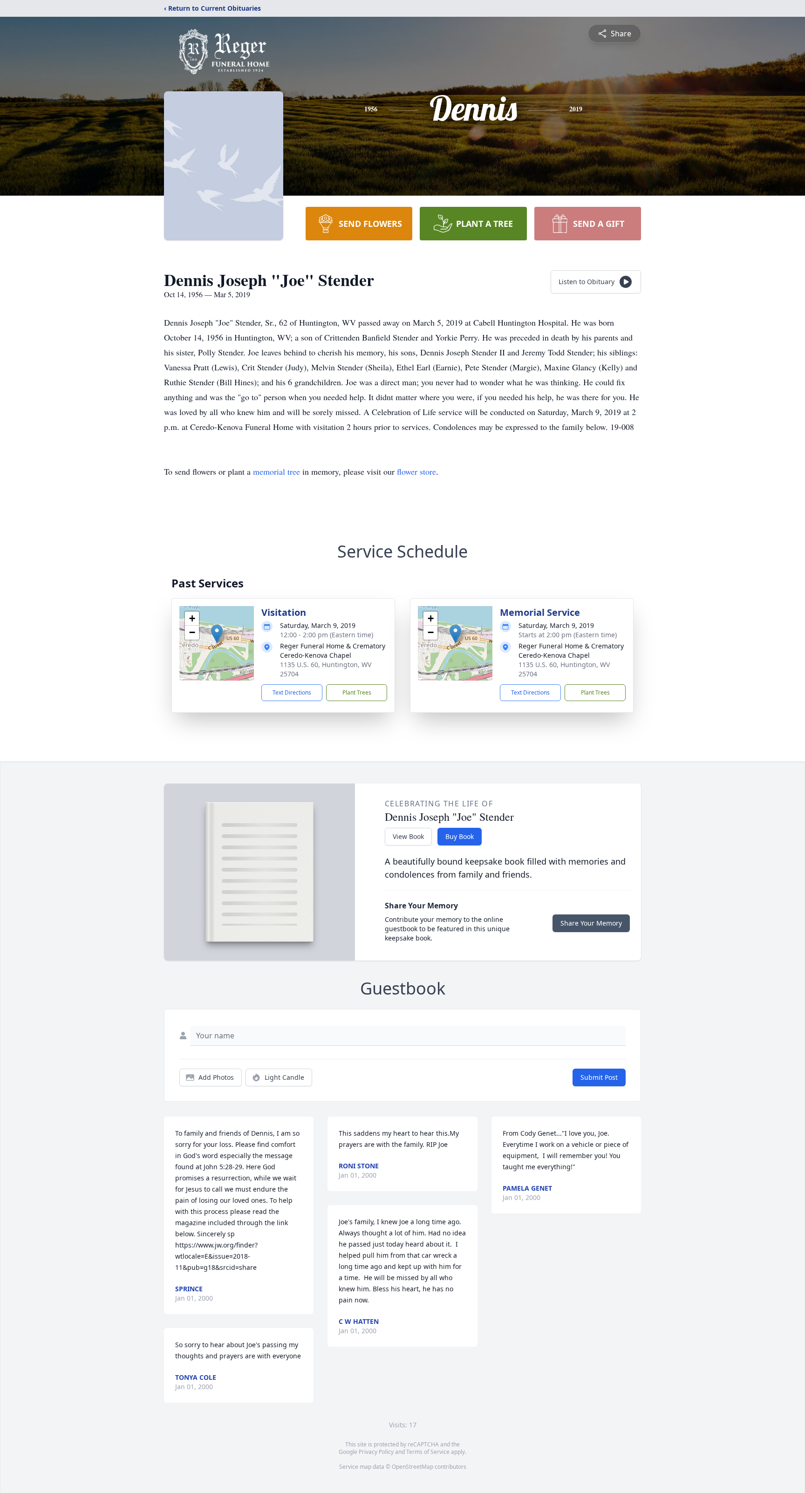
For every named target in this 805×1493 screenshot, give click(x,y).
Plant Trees (356, 692)
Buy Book (459, 836)
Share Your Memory (591, 923)
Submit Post (599, 1077)
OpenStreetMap (412, 1467)
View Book (408, 836)
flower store (416, 471)
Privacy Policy (376, 1452)
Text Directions (292, 692)
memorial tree (276, 471)
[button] (217, 633)
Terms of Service (428, 1452)
